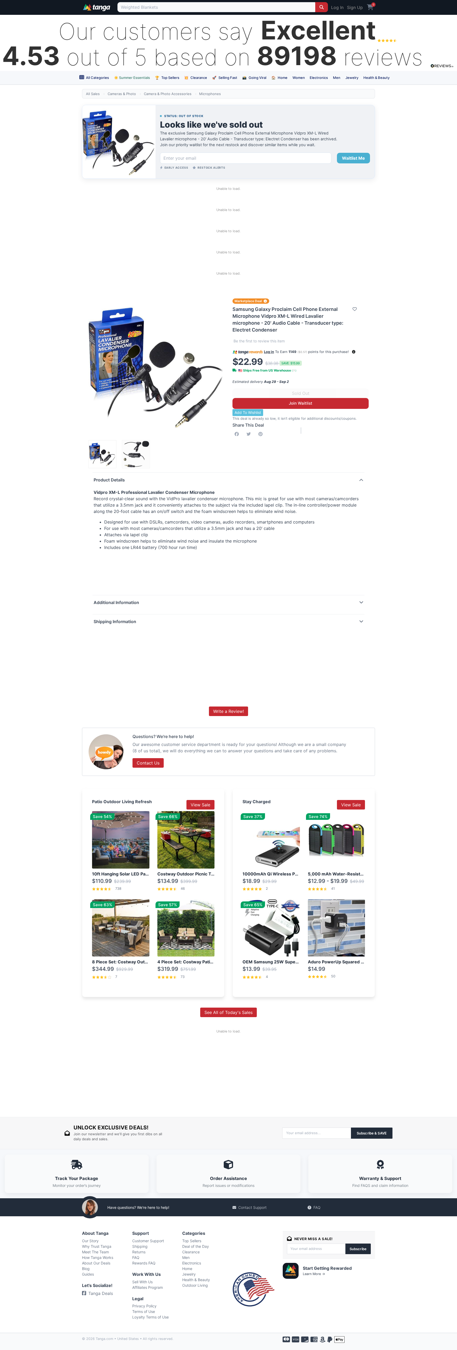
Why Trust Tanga (96, 1246)
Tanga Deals (100, 1293)
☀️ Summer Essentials (132, 77)
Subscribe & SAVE (372, 1133)
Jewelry (351, 77)
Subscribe (358, 1249)
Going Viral (254, 77)
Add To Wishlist (248, 412)
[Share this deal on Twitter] (249, 434)
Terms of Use (143, 1311)
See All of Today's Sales (228, 1012)
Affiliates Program (147, 1287)
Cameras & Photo (122, 94)
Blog (86, 1268)
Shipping (140, 1246)
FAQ (317, 1207)
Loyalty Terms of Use (150, 1317)
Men (336, 77)
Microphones (210, 94)
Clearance (195, 77)
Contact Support (252, 1207)
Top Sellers (167, 77)
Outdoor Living (195, 1285)
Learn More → (314, 1274)
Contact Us (148, 763)
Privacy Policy (144, 1306)
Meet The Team (95, 1252)
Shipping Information (115, 621)
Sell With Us (142, 1282)
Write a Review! (228, 711)
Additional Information (116, 602)
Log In (337, 7)
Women (299, 77)
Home (279, 77)
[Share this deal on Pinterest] (261, 434)
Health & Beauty (376, 77)
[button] (354, 351)
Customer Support (148, 1241)
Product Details (109, 479)
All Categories (97, 77)
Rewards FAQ (144, 1263)
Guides (88, 1274)
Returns (138, 1252)
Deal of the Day (195, 1246)
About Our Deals (96, 1263)
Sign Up (355, 7)
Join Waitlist (300, 403)
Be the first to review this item (259, 341)
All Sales (93, 94)
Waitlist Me (353, 158)
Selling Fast (224, 77)
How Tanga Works (97, 1257)
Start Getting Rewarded (327, 1268)
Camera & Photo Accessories (167, 94)
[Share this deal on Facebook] (237, 434)
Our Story (90, 1241)
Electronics (319, 77)
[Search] (321, 7)
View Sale (200, 804)
